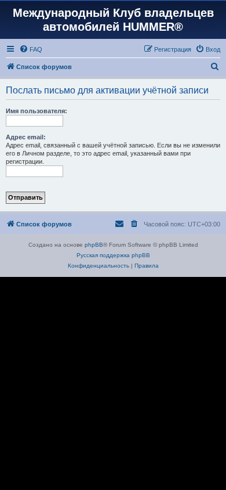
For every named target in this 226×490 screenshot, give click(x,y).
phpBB (94, 245)
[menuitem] (30, 49)
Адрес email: (26, 137)
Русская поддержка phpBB (113, 255)
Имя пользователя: (36, 110)
